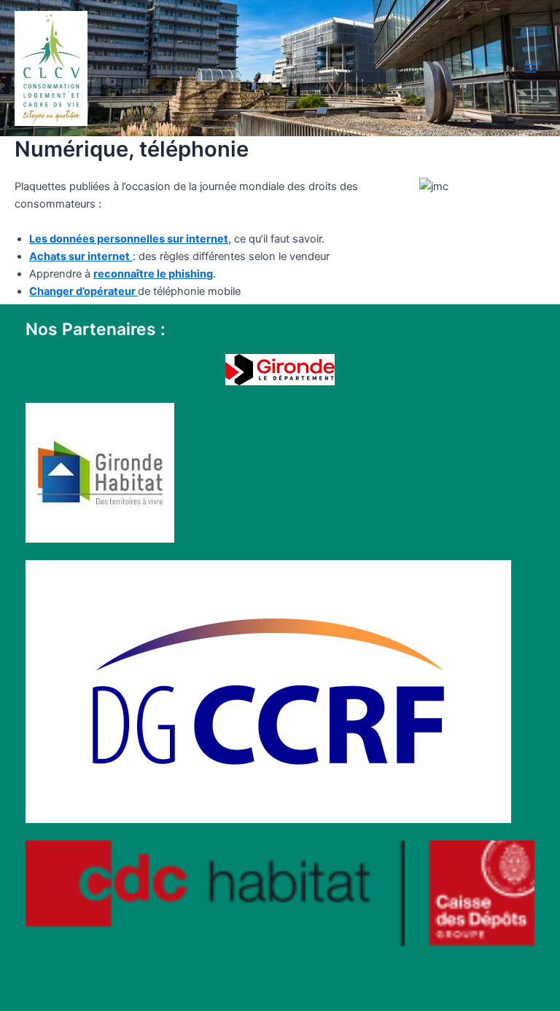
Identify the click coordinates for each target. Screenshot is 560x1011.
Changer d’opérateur (83, 291)
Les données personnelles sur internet (128, 238)
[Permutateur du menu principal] (530, 68)
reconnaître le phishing (153, 273)
